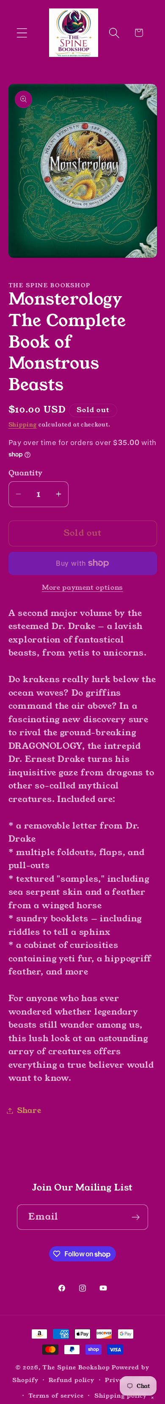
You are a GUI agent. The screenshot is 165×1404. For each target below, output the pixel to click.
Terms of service (56, 1395)
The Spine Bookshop (76, 1367)
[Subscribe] (136, 1217)
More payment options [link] (82, 587)
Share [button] (29, 1110)
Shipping (22, 425)
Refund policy (71, 1380)
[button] (22, 33)
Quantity (25, 473)
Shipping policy (120, 1395)
